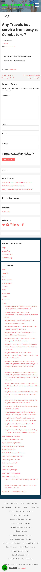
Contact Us (6, 300)
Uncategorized (12, 69)
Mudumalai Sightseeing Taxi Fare (13, 446)
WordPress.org (7, 258)
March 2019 (6, 212)
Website (5, 144)
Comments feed (7, 254)
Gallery (4, 296)
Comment (6, 95)
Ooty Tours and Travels (17, 5)
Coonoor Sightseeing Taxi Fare (12, 439)
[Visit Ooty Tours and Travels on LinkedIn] (15, 225)
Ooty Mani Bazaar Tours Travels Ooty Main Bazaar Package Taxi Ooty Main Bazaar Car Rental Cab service (21, 394)
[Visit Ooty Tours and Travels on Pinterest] (7, 225)
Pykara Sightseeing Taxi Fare (11, 443)
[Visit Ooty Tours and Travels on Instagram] (11, 225)
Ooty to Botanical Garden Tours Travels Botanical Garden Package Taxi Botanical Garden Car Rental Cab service (21, 346)
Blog (3, 276)
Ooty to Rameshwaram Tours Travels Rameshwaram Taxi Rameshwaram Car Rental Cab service (21, 314)
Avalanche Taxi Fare (8, 449)
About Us (5, 273)
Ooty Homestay (7, 466)
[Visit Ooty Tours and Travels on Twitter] (3, 225)
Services (4, 303)
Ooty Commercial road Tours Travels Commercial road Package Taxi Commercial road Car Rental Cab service (22, 385)
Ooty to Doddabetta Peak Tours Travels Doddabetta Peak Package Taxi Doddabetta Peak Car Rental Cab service (21, 355)
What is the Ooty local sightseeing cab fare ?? (17, 182)
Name (4, 124)
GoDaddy (23, 568)
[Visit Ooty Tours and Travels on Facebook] (23, 225)
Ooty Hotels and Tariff (9, 463)
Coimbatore (6, 293)
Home (4, 270)
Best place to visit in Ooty (10, 476)
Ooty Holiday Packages (10, 470)
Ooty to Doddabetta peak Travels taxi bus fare (17, 189)
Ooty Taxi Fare (7, 280)
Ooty (3, 290)
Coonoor (5, 286)
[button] (38, 3)
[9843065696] (4, 568)
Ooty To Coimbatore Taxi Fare (12, 456)
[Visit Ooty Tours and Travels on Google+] (19, 225)
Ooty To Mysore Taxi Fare (11, 460)
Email (4, 134)
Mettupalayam (7, 283)
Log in (4, 248)
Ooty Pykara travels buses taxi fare (13, 186)
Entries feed (6, 251)
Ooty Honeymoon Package (11, 473)
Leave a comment (9, 47)
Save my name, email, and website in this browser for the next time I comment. (19, 153)
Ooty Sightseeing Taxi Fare (11, 436)
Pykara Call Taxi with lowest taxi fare (14, 491)
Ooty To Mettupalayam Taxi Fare (13, 453)
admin (6, 43)
